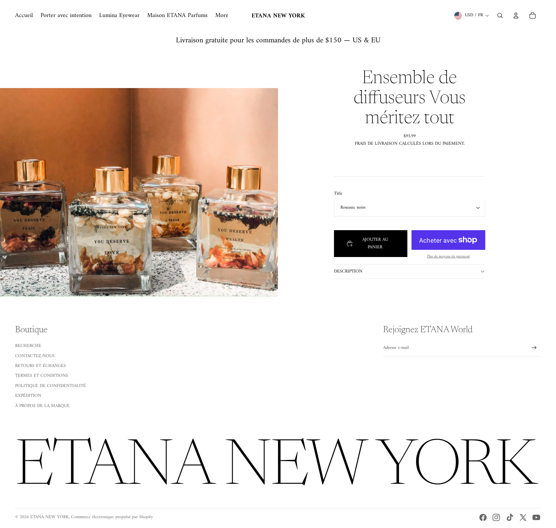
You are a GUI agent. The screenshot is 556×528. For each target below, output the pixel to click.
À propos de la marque (42, 406)
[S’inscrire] (534, 348)
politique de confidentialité (50, 386)
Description (348, 271)
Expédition (28, 396)
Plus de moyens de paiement (448, 257)
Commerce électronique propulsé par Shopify (112, 517)
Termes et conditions (41, 376)
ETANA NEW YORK (49, 517)
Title (338, 193)
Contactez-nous (34, 356)
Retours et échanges (40, 366)
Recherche (28, 346)
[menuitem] (24, 15)
